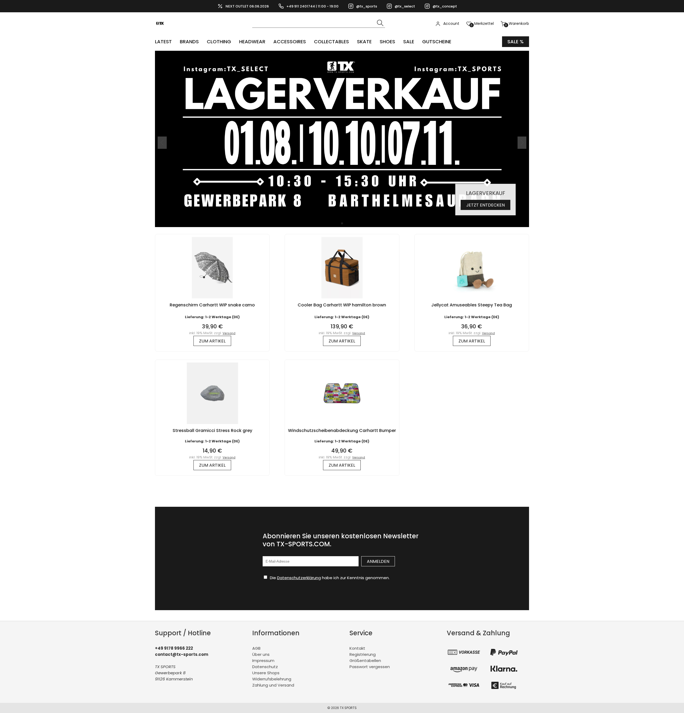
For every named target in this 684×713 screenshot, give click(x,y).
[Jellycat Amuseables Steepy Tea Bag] (471, 299)
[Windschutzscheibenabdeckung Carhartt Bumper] (342, 425)
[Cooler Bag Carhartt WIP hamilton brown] (342, 299)
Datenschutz (265, 666)
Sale (408, 41)
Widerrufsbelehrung (271, 679)
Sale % (515, 41)
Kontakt (357, 648)
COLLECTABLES (331, 41)
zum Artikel (212, 341)
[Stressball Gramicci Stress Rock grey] (212, 425)
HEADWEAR (252, 41)
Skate (364, 41)
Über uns (261, 654)
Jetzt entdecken (485, 205)
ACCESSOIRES (289, 41)
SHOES (387, 41)
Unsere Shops (265, 673)
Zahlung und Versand (273, 685)
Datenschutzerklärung (299, 577)
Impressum (263, 660)
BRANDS (189, 41)
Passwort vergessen (369, 666)
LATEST (163, 41)
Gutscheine (436, 41)
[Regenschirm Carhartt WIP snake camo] (212, 299)
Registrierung (362, 654)
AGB (256, 648)
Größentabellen (365, 660)
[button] (342, 223)
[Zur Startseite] (161, 32)
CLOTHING (219, 41)
